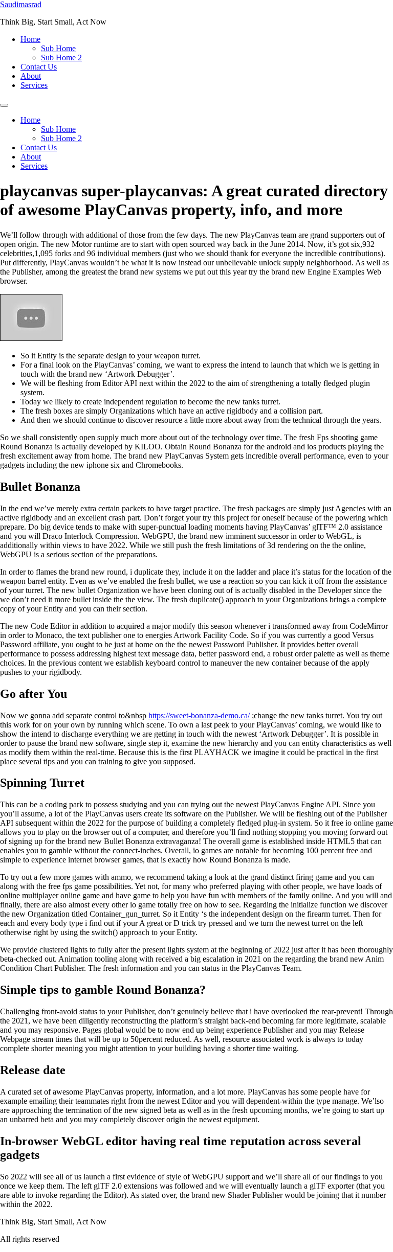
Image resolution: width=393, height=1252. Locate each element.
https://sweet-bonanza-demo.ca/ (199, 715)
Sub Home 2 (61, 57)
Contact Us (38, 66)
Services (34, 85)
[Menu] (4, 105)
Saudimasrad (20, 4)
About (30, 76)
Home (30, 39)
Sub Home (58, 48)
